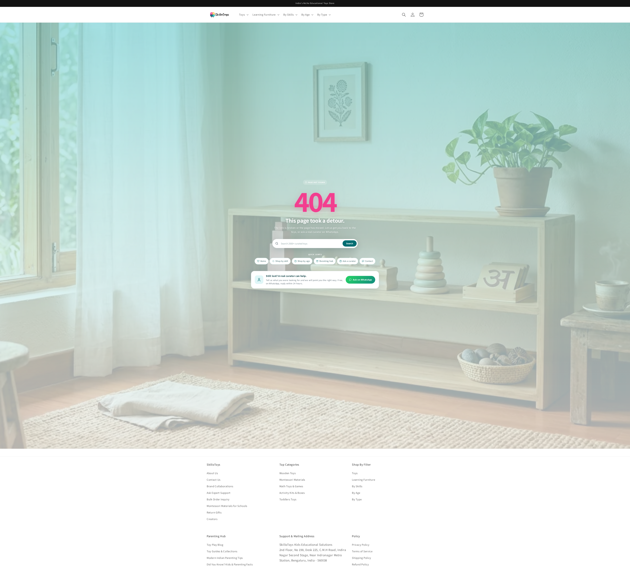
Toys (355, 473)
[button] (243, 15)
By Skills (357, 486)
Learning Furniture (363, 479)
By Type (357, 499)
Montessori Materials (292, 479)
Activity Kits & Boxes (292, 493)
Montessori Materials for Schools (227, 506)
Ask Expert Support (219, 493)
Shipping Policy (361, 558)
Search (349, 243)
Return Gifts (214, 512)
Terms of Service (362, 551)
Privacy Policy (360, 545)
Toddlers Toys (287, 499)
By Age (356, 493)
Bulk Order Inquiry (218, 499)
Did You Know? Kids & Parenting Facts (230, 564)
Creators (212, 519)
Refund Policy (360, 564)
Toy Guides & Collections (222, 551)
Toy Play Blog (215, 545)
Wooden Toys (287, 473)
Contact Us (213, 479)
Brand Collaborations (220, 486)
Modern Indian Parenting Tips (225, 558)
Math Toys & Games (291, 486)
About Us (212, 473)
